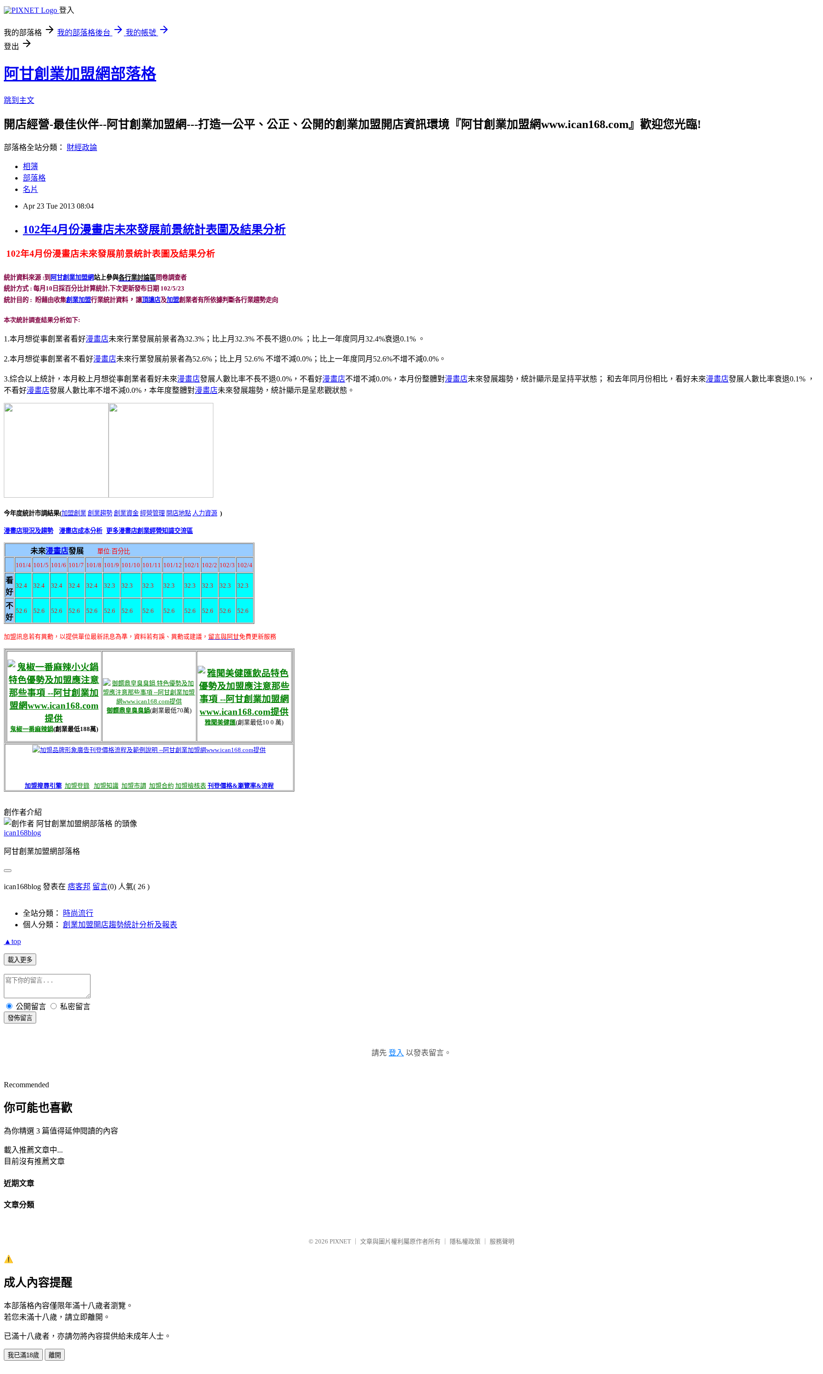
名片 (30, 189)
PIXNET (340, 1241)
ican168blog (22, 833)
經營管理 (152, 513)
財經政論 (82, 147)
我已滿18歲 (23, 1355)
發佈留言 (20, 1018)
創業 (72, 299)
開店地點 (178, 513)
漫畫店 (57, 551)
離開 (55, 1355)
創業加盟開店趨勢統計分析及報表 (120, 925)
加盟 (85, 299)
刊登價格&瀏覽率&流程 (241, 785)
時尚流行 (78, 913)
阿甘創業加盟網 (72, 277)
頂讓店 (151, 299)
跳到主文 (19, 100)
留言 (100, 887)
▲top (12, 941)
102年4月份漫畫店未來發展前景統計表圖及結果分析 (154, 229)
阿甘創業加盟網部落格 (80, 73)
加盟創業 (73, 513)
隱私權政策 (465, 1241)
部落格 (34, 178)
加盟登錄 (77, 785)
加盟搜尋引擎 (43, 785)
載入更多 (20, 959)
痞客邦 (79, 887)
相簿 (30, 166)
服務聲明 (502, 1241)
